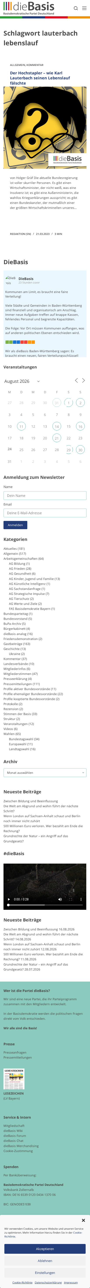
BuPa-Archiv (12, 624)
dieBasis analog (14, 634)
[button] (83, 1220)
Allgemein (17, 65)
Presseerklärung (15, 679)
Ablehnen (45, 1261)
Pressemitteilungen (17, 684)
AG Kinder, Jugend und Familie (31, 579)
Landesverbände (15, 664)
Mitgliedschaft (13, 1126)
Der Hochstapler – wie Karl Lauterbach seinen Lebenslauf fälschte (40, 78)
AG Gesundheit (20, 573)
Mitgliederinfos (14, 669)
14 (57, 426)
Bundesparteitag (15, 614)
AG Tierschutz (19, 599)
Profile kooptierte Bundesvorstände (29, 699)
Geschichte (11, 649)
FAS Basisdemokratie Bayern (29, 609)
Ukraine (14, 654)
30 (80, 450)
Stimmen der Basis (17, 714)
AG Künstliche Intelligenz (27, 584)
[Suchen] (76, 8)
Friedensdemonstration (20, 639)
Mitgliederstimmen (17, 674)
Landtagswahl (19, 749)
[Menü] (84, 8)
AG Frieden (17, 568)
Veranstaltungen (15, 724)
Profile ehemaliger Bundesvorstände (30, 694)
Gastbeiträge (12, 644)
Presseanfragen (14, 1052)
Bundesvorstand (15, 619)
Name (7, 486)
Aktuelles (10, 549)
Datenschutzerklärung (48, 1282)
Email (7, 504)
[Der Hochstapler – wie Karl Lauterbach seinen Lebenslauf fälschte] (44, 128)
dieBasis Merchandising (21, 1146)
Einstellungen (45, 1272)
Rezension (11, 709)
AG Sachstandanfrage (25, 589)
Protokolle (10, 704)
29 (69, 450)
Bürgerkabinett (14, 629)
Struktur (9, 719)
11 (21, 426)
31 (57, 403)
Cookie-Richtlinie (22, 1282)
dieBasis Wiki (13, 1131)
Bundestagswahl (21, 739)
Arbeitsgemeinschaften (20, 558)
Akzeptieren (45, 1249)
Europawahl (17, 744)
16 (80, 426)
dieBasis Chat (13, 1141)
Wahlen (9, 734)
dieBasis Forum (14, 1136)
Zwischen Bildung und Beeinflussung (30, 801)
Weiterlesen (26, 220)
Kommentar (34, 65)
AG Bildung (17, 563)
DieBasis (15, 262)
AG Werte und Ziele (23, 604)
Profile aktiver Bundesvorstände (26, 689)
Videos (8, 729)
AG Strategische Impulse (27, 594)
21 (57, 438)
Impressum (71, 1282)
